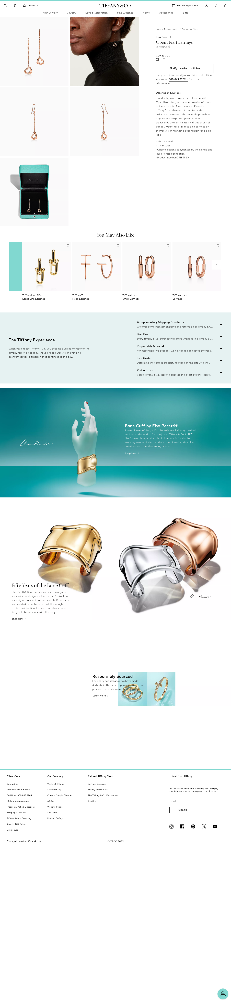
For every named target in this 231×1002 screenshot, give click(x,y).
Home (158, 29)
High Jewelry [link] (50, 12)
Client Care (13, 776)
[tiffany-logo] (115, 5)
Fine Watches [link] (125, 12)
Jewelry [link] (71, 12)
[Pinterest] (194, 826)
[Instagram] (172, 826)
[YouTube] (215, 826)
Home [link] (146, 12)
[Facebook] (183, 826)
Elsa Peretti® (163, 37)
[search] (5, 5)
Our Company (55, 776)
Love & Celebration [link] (96, 12)
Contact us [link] (32, 5)
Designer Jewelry (171, 29)
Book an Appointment (188, 5)
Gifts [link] (185, 12)
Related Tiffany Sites (100, 776)
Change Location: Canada (22, 841)
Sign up (182, 809)
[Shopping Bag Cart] (225, 5)
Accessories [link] (166, 12)
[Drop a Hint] (157, 59)
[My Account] (206, 5)
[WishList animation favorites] (216, 5)
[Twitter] (204, 826)
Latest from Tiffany (180, 776)
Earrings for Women (190, 29)
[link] (15, 5)
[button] (5, 5)
